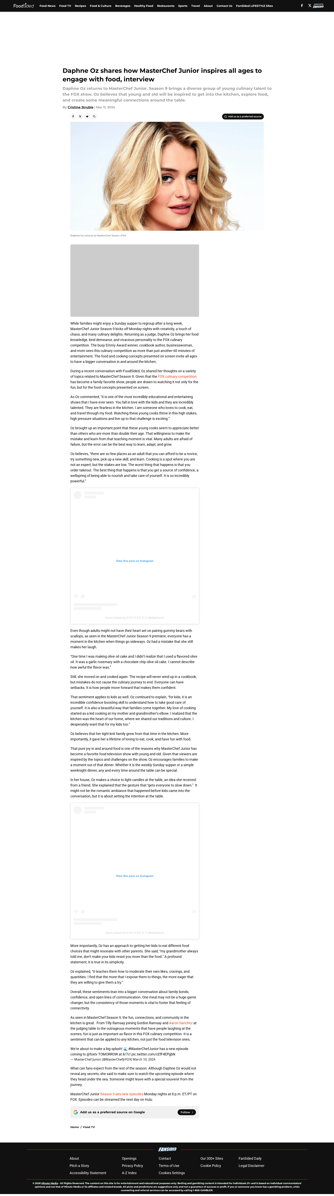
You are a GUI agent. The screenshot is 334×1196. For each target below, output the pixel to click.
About (208, 6)
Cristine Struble (80, 107)
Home (74, 1127)
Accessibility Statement (88, 1173)
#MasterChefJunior (143, 1049)
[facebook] (302, 5)
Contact (165, 1158)
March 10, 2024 (144, 1059)
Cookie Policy (210, 1166)
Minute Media (49, 1183)
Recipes (80, 6)
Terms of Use (169, 1166)
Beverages (122, 6)
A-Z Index (129, 1173)
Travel (195, 6)
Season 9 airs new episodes (122, 1094)
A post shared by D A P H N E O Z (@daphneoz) (134, 617)
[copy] (94, 116)
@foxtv (92, 1054)
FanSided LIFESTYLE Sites (254, 6)
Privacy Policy (132, 1166)
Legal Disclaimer (251, 1166)
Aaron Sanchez (181, 1023)
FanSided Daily (250, 1158)
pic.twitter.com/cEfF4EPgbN (153, 1054)
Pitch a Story (79, 1166)
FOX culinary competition (177, 376)
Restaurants (165, 6)
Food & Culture (100, 6)
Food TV (65, 6)
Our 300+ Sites (211, 1158)
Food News (47, 6)
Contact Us (224, 6)
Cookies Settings (172, 1173)
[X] (309, 5)
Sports (182, 6)
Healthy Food (143, 6)
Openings (129, 1158)
